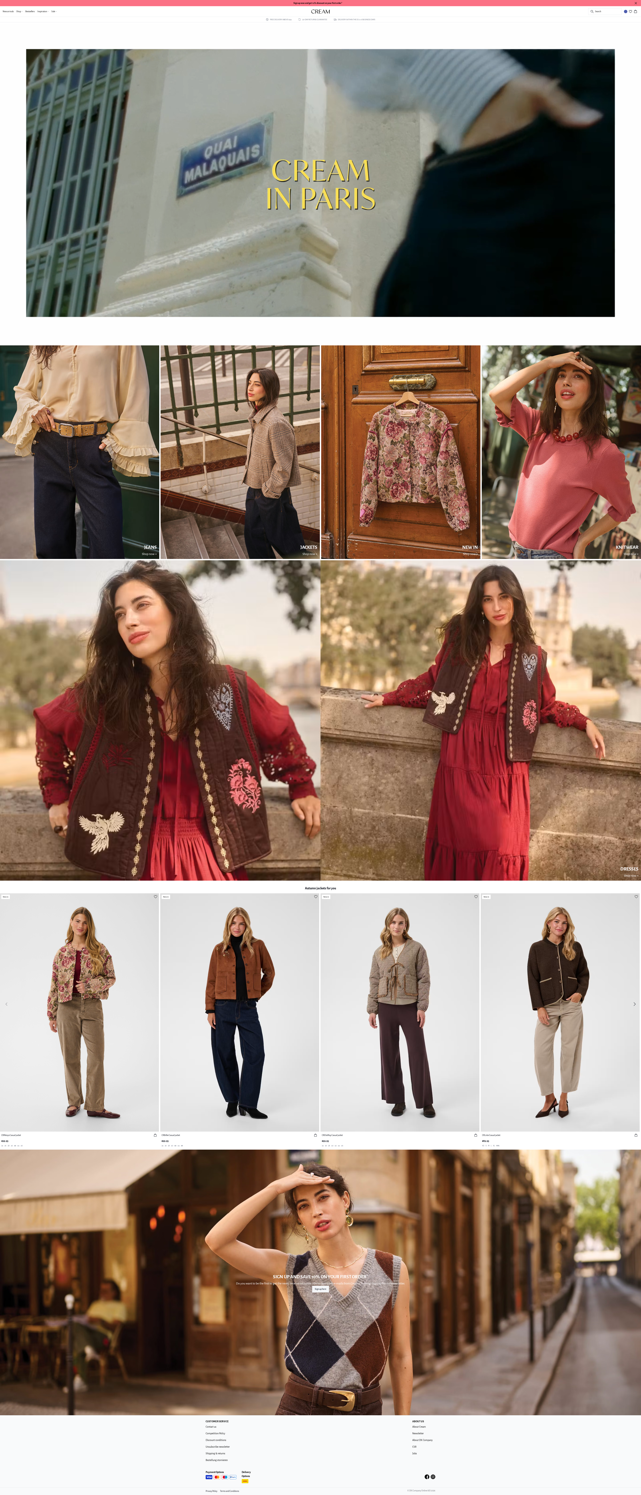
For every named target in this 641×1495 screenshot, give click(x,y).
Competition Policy (215, 1433)
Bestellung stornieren (217, 1460)
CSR (414, 1446)
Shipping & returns (215, 1453)
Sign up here (320, 1289)
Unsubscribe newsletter (218, 1446)
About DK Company (422, 1440)
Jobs (414, 1453)
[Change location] (625, 11)
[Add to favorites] (155, 896)
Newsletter (418, 1433)
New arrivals (8, 11)
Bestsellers (30, 11)
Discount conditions (216, 1440)
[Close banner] (635, 3)
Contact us (211, 1426)
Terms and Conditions (229, 1491)
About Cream (419, 1426)
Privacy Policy (211, 1491)
